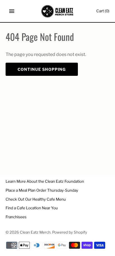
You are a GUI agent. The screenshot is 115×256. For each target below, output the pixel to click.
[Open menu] (12, 11)
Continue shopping (42, 69)
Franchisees (16, 217)
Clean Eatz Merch (35, 232)
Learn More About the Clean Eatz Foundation (45, 181)
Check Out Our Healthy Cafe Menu (36, 199)
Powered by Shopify (69, 232)
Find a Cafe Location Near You (32, 208)
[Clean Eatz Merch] (57, 11)
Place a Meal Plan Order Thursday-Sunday (42, 190)
